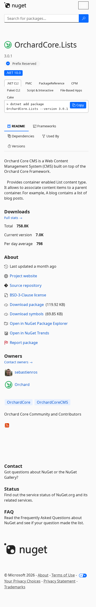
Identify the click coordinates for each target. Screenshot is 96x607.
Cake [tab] (10, 97)
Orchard (22, 384)
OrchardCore (18, 402)
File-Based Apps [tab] (71, 90)
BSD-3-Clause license (28, 295)
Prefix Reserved (24, 63)
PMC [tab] (28, 83)
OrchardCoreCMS (52, 402)
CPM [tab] (74, 83)
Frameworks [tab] (46, 126)
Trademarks (14, 587)
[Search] (84, 18)
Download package (27, 304)
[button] (78, 105)
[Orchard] (8, 385)
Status (11, 489)
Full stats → (13, 217)
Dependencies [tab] (22, 136)
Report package (24, 342)
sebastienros (26, 372)
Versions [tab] (18, 146)
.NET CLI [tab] (12, 83)
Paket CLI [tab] (13, 90)
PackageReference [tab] (51, 83)
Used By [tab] (52, 136)
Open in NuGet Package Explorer (39, 323)
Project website (23, 275)
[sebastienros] (8, 372)
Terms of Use (63, 575)
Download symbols (27, 313)
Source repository (25, 285)
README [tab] (18, 126)
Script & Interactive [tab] (40, 90)
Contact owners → (18, 362)
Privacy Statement (59, 581)
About (43, 575)
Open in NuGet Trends (29, 333)
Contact (13, 466)
